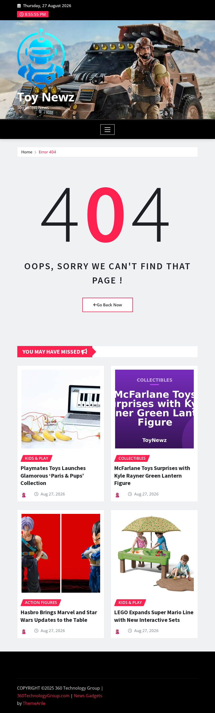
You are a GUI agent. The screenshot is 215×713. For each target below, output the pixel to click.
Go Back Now (109, 304)
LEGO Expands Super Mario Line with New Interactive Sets (154, 615)
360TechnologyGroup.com (43, 696)
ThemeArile (34, 703)
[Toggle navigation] (107, 129)
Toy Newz (45, 97)
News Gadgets (88, 696)
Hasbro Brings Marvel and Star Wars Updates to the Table (58, 615)
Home (27, 151)
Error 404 (47, 151)
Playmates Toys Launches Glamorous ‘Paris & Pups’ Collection (53, 475)
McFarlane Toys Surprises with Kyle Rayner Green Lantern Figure (152, 475)
